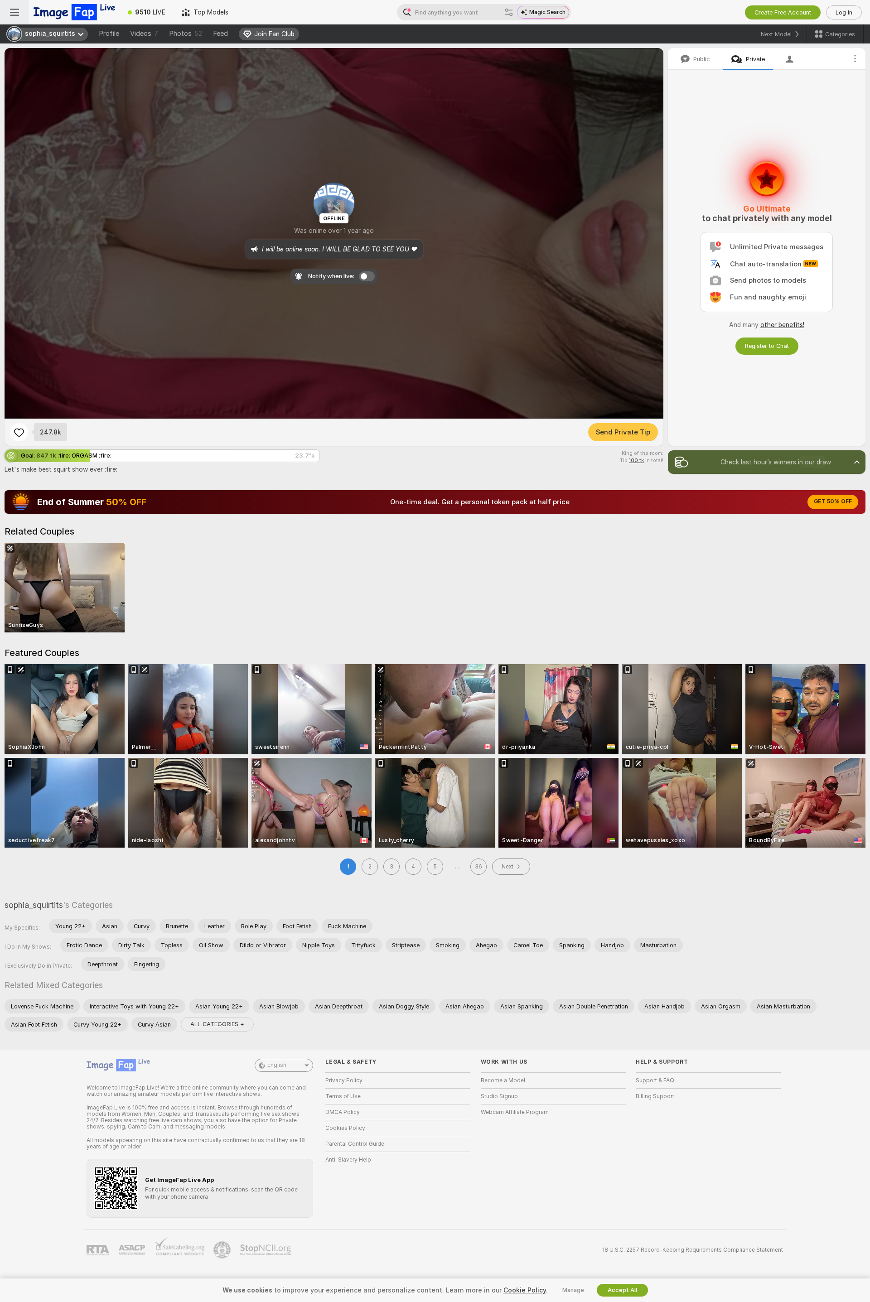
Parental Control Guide (354, 1144)
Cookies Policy (345, 1128)
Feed (220, 33)
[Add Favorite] (19, 432)
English (276, 1065)
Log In (844, 12)
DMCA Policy (342, 1112)
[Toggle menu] (14, 12)
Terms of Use (343, 1096)
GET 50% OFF (833, 501)
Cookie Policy (524, 1290)
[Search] (509, 12)
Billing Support (655, 1096)
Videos (144, 33)
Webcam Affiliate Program (515, 1112)
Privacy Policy (343, 1080)
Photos (185, 33)
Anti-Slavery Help (348, 1160)
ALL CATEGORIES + (217, 1024)
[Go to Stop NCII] (266, 1249)
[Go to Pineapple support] (222, 1250)
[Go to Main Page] (74, 12)
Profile (109, 33)
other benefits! (782, 324)
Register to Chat (767, 345)
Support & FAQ (655, 1080)
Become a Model (503, 1080)
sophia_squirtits (34, 905)
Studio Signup (499, 1096)
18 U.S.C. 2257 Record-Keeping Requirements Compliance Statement (692, 1250)
